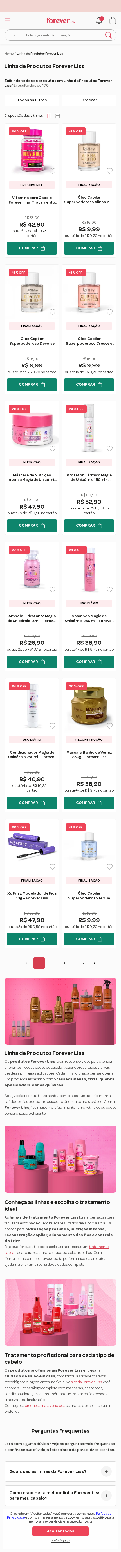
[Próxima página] (94, 963)
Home (9, 53)
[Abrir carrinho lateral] (112, 20)
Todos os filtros (32, 100)
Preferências (60, 1541)
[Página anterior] (26, 963)
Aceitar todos (60, 1531)
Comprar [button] (28, 248)
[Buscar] (108, 35)
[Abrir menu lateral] (7, 20)
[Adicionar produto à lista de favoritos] (52, 171)
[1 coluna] (57, 115)
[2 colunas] (49, 115)
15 (82, 963)
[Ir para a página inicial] (60, 20)
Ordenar (89, 100)
